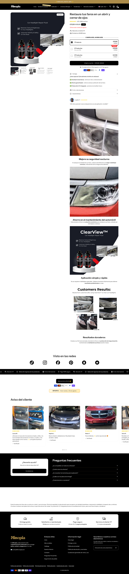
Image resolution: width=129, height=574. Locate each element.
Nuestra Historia (48, 549)
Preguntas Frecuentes (50, 555)
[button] (15, 71)
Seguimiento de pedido (50, 559)
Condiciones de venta (62, 565)
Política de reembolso (16, 565)
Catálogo (46, 546)
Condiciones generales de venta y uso (78, 552)
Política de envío (51, 565)
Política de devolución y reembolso (77, 549)
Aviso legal (71, 540)
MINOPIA (66, 570)
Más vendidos (48, 543)
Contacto (46, 552)
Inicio (45, 540)
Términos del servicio (40, 565)
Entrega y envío (72, 543)
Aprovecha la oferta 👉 (64, 381)
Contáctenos (29, 471)
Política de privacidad (73, 546)
